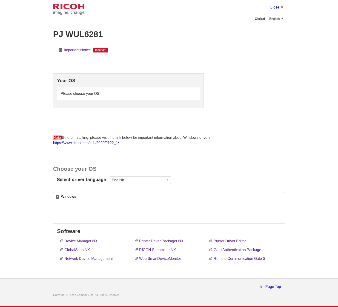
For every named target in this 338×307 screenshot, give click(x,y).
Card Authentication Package (237, 250)
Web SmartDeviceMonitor (160, 259)
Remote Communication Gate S (239, 259)
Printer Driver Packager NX (161, 241)
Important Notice (77, 50)
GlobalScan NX (77, 250)
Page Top (273, 287)
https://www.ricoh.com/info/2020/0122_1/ (86, 143)
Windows (68, 196)
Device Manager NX (80, 241)
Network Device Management (88, 259)
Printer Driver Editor (230, 241)
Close (274, 7)
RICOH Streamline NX (157, 250)
